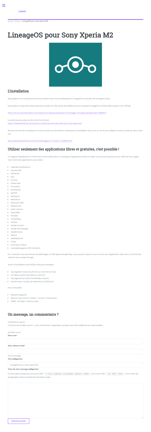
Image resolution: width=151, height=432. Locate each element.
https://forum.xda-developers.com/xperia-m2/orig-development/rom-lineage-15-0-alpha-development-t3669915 (57, 112)
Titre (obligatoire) (15, 359)
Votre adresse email (16, 345)
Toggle (5, 5)
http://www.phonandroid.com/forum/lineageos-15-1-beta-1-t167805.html (40, 140)
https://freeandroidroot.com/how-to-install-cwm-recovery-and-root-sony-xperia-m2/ (45, 123)
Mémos (17, 21)
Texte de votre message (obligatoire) (23, 369)
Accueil (10, 21)
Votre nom (12, 335)
